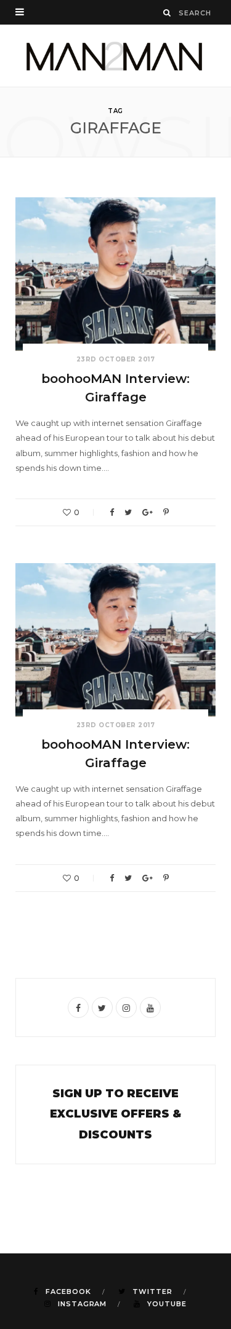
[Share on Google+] (147, 512)
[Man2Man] (115, 55)
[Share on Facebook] (112, 512)
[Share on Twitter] (128, 512)
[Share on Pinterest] (166, 512)
